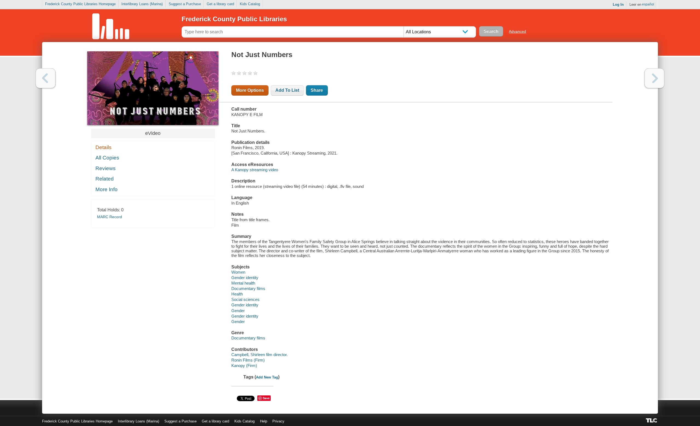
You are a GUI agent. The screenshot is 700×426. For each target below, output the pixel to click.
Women (238, 272)
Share (317, 90)
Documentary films (248, 288)
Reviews (105, 168)
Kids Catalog (250, 4)
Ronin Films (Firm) (248, 360)
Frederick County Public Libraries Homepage (80, 4)
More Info (106, 189)
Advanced (517, 31)
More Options (250, 90)
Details (103, 147)
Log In (618, 4)
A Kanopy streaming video (254, 169)
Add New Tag (267, 377)
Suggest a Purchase (185, 4)
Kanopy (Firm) (244, 365)
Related (104, 179)
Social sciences (245, 299)
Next (654, 78)
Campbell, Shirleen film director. (259, 354)
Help (263, 421)
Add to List (287, 90)
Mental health (243, 283)
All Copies (107, 158)
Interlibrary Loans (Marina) (142, 4)
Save (266, 398)
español (648, 4)
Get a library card (220, 4)
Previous (46, 78)
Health (237, 294)
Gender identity (244, 277)
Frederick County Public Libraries (234, 19)
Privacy (278, 421)
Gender (238, 310)
